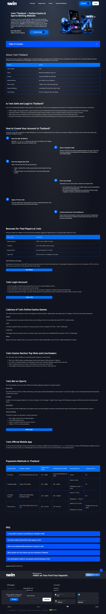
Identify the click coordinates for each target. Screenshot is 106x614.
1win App (32, 3)
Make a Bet (29, 429)
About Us (56, 590)
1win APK (63, 446)
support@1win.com (28, 588)
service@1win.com (28, 590)
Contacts (56, 588)
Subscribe (46, 599)
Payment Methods (61, 3)
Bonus (50, 3)
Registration (41, 3)
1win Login (29, 297)
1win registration (21, 141)
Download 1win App (92, 574)
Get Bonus (29, 270)
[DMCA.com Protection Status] (53, 610)
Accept (14, 599)
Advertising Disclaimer (29, 610)
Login (95, 3)
